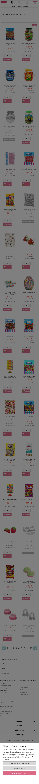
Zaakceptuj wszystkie (19, 773)
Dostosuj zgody (19, 768)
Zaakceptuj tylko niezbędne (19, 763)
